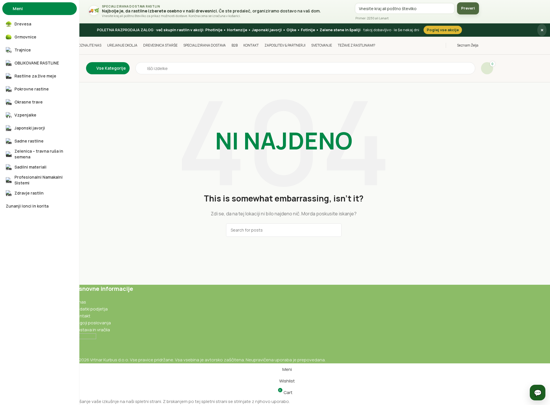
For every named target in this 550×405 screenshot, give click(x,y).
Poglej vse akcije (443, 29)
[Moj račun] (491, 45)
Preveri (468, 8)
